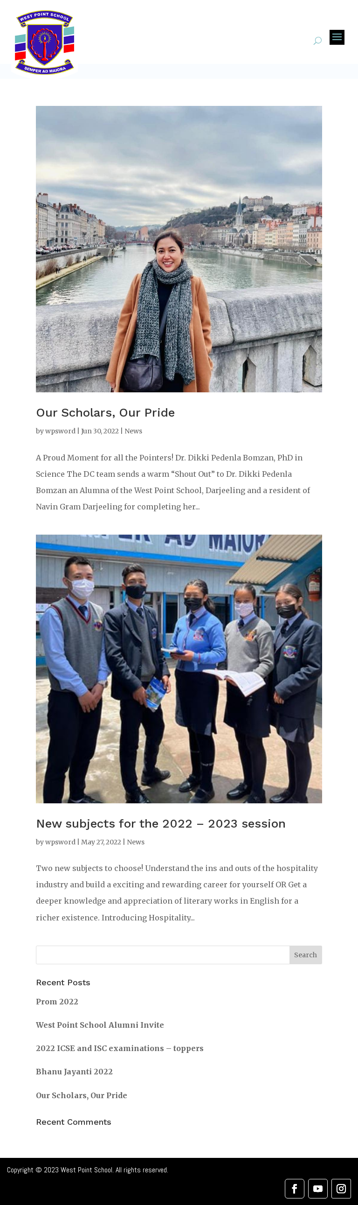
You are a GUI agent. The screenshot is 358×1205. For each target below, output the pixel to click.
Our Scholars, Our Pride (105, 412)
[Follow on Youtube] (318, 1188)
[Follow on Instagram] (341, 1188)
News (133, 431)
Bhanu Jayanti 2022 (74, 1071)
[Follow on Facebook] (294, 1188)
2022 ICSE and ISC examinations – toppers (120, 1048)
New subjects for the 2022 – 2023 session (161, 823)
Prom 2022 (57, 1001)
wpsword (60, 431)
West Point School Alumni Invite (100, 1025)
